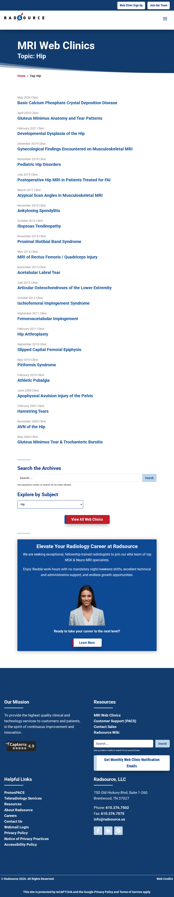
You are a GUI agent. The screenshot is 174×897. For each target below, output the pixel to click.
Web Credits (165, 878)
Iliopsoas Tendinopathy (39, 226)
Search (149, 478)
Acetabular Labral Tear (38, 272)
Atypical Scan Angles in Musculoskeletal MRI (60, 195)
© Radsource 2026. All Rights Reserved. (28, 878)
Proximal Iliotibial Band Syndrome (49, 241)
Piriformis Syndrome (36, 364)
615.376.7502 (117, 807)
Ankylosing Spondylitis (38, 210)
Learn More (87, 643)
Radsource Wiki (106, 732)
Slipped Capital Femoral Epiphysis (49, 349)
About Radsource (18, 810)
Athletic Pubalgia (33, 380)
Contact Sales (105, 727)
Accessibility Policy (20, 844)
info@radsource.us (109, 819)
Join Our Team (158, 5)
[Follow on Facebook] (98, 830)
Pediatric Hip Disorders (39, 164)
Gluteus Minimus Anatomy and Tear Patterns (59, 118)
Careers (10, 816)
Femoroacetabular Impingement (47, 318)
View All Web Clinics (87, 519)
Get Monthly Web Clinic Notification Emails (132, 762)
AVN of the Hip (31, 426)
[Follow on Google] (118, 830)
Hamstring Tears (33, 411)
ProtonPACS (14, 792)
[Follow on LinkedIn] (108, 830)
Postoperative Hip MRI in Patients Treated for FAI (64, 179)
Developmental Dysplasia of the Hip (51, 133)
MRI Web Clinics (107, 715)
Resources (13, 804)
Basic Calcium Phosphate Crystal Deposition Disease (67, 102)
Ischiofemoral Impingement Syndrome (53, 303)
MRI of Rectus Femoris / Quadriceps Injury (57, 257)
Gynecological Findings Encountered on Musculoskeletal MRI (75, 148)
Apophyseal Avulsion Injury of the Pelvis (55, 395)
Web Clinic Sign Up (131, 5)
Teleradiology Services (23, 798)
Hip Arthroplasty (32, 334)
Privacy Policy (16, 833)
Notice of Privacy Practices (26, 839)
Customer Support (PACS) (115, 721)
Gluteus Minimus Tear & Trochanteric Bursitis (60, 441)
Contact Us (13, 821)
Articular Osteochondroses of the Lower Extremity (64, 287)
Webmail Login (16, 827)
